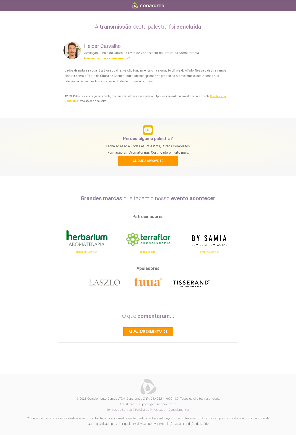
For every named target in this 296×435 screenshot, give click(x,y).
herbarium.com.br (86, 251)
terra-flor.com (148, 251)
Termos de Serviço (119, 409)
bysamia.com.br (209, 251)
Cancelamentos (179, 409)
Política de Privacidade (150, 409)
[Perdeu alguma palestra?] (148, 130)
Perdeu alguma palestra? (148, 138)
